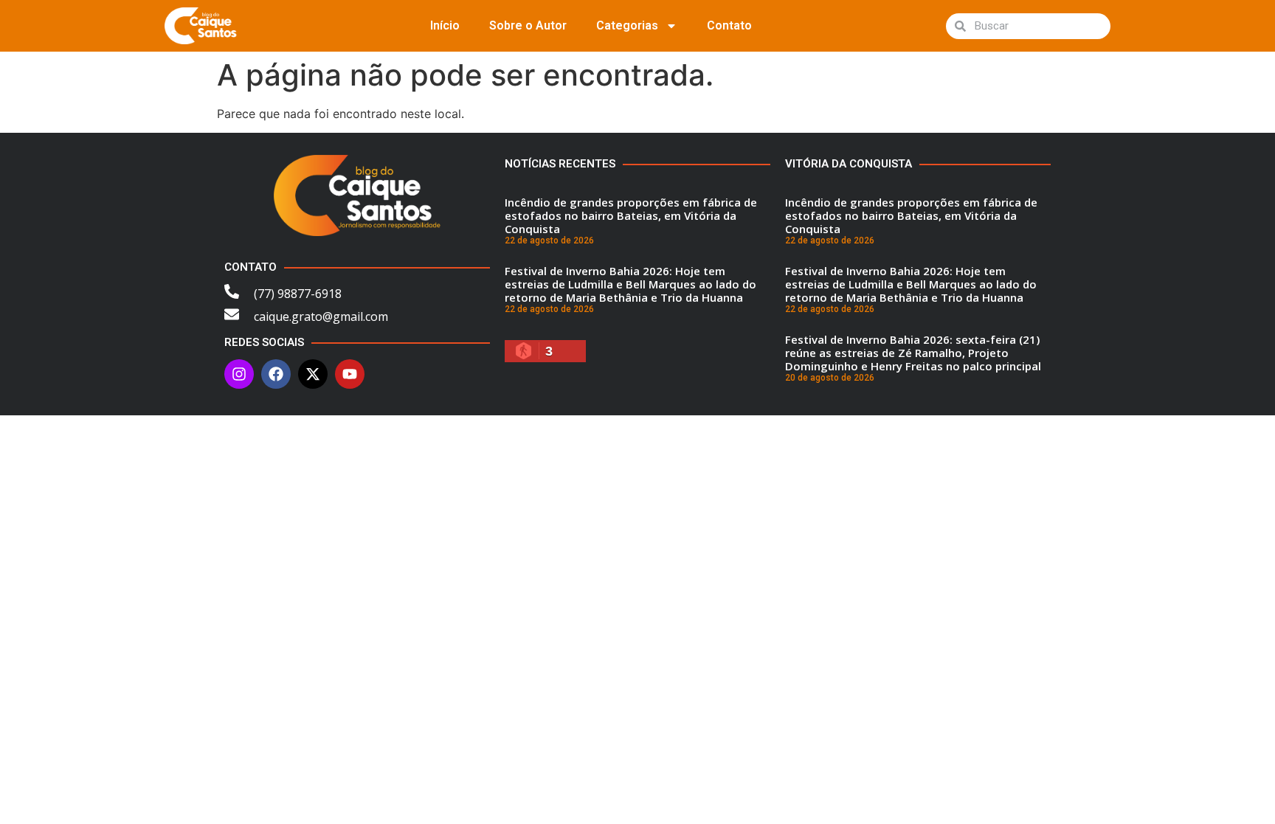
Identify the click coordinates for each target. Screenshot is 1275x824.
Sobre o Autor (528, 25)
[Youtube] (349, 374)
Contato (729, 25)
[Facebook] (276, 374)
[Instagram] (239, 374)
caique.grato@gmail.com (321, 316)
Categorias (627, 25)
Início (445, 25)
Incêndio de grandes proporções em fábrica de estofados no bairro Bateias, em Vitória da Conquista (631, 215)
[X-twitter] (313, 374)
